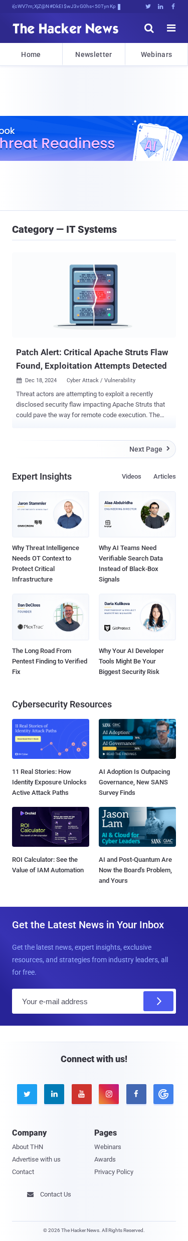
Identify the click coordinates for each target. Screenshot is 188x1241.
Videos (131, 476)
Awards (105, 1159)
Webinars (156, 54)
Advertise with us (36, 1159)
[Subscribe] (158, 1001)
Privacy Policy (113, 1172)
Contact (23, 1172)
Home (31, 54)
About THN (27, 1147)
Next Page (149, 449)
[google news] (161, 1094)
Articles (164, 476)
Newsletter (93, 54)
